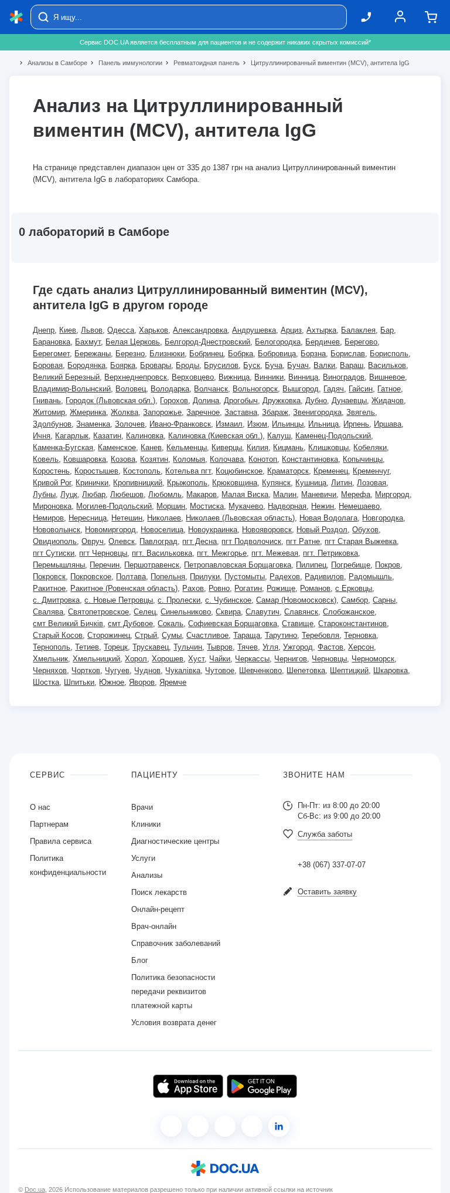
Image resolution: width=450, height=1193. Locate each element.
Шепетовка (306, 670)
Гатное (389, 388)
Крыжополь (187, 482)
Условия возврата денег (174, 1022)
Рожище (281, 588)
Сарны (384, 600)
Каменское (117, 447)
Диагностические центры (175, 841)
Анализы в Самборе (52, 62)
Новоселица (162, 529)
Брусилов (221, 365)
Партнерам (49, 824)
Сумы (172, 635)
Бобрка (240, 353)
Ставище (297, 623)
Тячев (247, 647)
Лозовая (371, 482)
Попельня (168, 576)
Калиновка (144, 435)
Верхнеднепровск (135, 377)
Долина (206, 400)
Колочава (227, 459)
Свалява (48, 611)
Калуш (279, 435)
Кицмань (288, 447)
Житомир (49, 412)
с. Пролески (179, 600)
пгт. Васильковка (162, 553)
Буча (273, 365)
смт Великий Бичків (68, 623)
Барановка (51, 341)
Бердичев (322, 341)
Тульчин (187, 647)
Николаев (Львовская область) (240, 517)
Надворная (287, 506)
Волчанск (211, 388)
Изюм (257, 424)
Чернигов (290, 658)
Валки (324, 365)
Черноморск (373, 658)
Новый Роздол (321, 529)
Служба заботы (325, 834)
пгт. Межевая (274, 553)
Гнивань (47, 400)
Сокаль (170, 623)
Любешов (127, 494)
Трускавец (150, 647)
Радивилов (324, 576)
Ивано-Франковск (180, 424)
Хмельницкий (96, 658)
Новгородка (382, 517)
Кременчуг (371, 471)
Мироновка (52, 506)
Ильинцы (288, 424)
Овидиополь (55, 541)
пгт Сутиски (53, 553)
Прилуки (205, 576)
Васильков (387, 365)
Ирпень (356, 424)
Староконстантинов (352, 623)
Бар (387, 330)
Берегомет (51, 353)
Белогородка (278, 341)
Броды (187, 365)
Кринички (92, 482)
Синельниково (186, 611)
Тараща (246, 635)
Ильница (323, 424)
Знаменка (93, 424)
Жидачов (387, 400)
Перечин (105, 564)
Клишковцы (328, 447)
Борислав (347, 353)
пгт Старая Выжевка (361, 541)
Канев (151, 447)
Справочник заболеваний (175, 943)
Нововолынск (56, 529)
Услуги (143, 858)
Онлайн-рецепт (158, 909)
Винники (269, 377)
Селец (145, 611)
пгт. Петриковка (330, 553)
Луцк (68, 494)
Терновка (360, 635)
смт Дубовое (130, 623)
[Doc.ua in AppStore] (188, 1086)
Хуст (196, 658)
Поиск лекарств (159, 892)
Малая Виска (244, 494)
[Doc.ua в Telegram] (225, 1126)
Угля (270, 647)
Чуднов (147, 670)
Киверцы (227, 447)
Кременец (330, 471)
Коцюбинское (239, 471)
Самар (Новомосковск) (296, 600)
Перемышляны (59, 564)
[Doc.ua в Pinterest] (278, 1126)
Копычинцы (363, 459)
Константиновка (310, 459)
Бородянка (86, 365)
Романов (315, 588)
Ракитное (49, 588)
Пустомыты (244, 576)
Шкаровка (390, 670)
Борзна (313, 353)
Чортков (85, 670)
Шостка (46, 682)
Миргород (392, 494)
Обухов (365, 529)
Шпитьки (79, 682)
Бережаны (92, 353)
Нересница (88, 517)
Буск (251, 365)
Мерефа (355, 494)
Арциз (291, 330)
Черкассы (252, 658)
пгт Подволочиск (251, 541)
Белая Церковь (132, 341)
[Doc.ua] (16, 17)
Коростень (51, 471)
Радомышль (370, 576)
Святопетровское (98, 611)
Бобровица (277, 353)
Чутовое (219, 670)
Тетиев (87, 647)
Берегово (361, 341)
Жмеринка (88, 412)
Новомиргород (110, 529)
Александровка (200, 330)
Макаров (201, 494)
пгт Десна (199, 541)
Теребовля (320, 635)
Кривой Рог (52, 482)
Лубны (44, 494)
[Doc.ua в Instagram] (198, 1126)
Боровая (48, 365)
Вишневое (387, 377)
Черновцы (329, 658)
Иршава (387, 424)
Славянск (301, 611)
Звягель (360, 412)
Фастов (330, 647)
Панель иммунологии (125, 62)
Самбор (354, 600)
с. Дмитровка (56, 600)
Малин (284, 494)
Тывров (220, 647)
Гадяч (333, 388)
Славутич (262, 611)
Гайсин (361, 388)
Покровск (49, 576)
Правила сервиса (60, 841)
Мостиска (207, 506)
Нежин (322, 506)
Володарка (170, 388)
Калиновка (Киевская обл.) (215, 435)
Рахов (193, 588)
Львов (92, 330)
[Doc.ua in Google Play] (262, 1086)
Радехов (285, 576)
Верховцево (193, 377)
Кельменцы (186, 447)
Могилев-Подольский (114, 506)
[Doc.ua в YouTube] (251, 1126)
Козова (123, 459)
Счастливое (207, 635)
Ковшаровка (84, 459)
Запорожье (162, 412)
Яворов (142, 682)
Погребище (350, 564)
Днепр (43, 330)
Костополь (142, 471)
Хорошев (167, 658)
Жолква (124, 412)
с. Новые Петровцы (118, 600)
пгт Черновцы (103, 553)
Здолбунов (52, 424)
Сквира (228, 611)
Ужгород (298, 647)
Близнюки (167, 353)
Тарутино (281, 635)
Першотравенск (151, 564)
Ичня (41, 435)
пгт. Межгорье (222, 553)
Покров (387, 564)
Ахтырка (321, 330)
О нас (40, 807)
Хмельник (50, 658)
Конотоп (262, 459)
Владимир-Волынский (72, 388)
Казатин (107, 435)
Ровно (219, 588)
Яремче (172, 682)
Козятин (154, 459)
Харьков (153, 330)
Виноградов (343, 377)
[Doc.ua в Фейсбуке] (171, 1126)
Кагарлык (71, 435)
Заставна (240, 412)
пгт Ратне (303, 541)
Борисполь (389, 353)
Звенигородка (317, 412)
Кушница (310, 482)
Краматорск (288, 471)
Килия (257, 447)
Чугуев (117, 670)
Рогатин (248, 588)
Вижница (234, 377)
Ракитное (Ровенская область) (124, 588)
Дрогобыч (241, 400)
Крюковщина (234, 482)
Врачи (142, 807)
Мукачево (246, 506)
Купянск (276, 482)
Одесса (120, 330)
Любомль (165, 494)
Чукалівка (182, 670)
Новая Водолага (328, 517)
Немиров (48, 517)
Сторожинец (108, 635)
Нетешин (126, 517)
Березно (130, 353)
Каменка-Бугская (63, 447)
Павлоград (158, 541)
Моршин (170, 506)
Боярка (122, 365)
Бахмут (88, 341)
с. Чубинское (228, 600)
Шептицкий (349, 670)
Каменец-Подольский (333, 435)
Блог (139, 960)
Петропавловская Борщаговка (237, 564)
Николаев (164, 517)
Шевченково (260, 670)
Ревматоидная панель (201, 62)
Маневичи (318, 494)
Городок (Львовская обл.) (110, 400)
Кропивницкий (137, 482)
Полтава (131, 576)
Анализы (146, 875)
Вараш (351, 365)
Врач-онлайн (153, 926)
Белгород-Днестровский (207, 341)
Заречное (203, 412)
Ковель (46, 459)
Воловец (130, 388)
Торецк (116, 647)
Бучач (298, 365)
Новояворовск (267, 529)
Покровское (90, 576)
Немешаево (359, 506)
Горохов (174, 400)
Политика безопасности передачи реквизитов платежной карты (173, 991)
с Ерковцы (353, 588)
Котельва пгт (188, 471)
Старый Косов (58, 635)
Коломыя (189, 459)
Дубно (316, 400)
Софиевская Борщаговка (232, 623)
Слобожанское (348, 611)
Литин (341, 482)
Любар (93, 494)
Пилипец (311, 564)
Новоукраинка (212, 529)
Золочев (130, 424)
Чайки (219, 658)
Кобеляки (370, 447)
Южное (111, 682)
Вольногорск (255, 388)
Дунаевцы (349, 400)
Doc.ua (35, 1189)
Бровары (155, 365)
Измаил (229, 424)
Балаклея (358, 330)
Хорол (136, 658)
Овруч (92, 541)
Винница (303, 377)
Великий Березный (66, 377)
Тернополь (51, 647)
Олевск (121, 541)
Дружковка (281, 400)
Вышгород (300, 388)
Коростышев (96, 471)
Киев (67, 330)
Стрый (146, 635)
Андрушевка (254, 330)
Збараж (275, 412)
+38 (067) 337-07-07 (332, 864)
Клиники (146, 824)
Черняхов (50, 670)
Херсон (361, 647)
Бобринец (206, 353)
